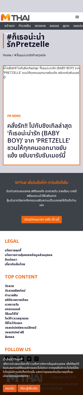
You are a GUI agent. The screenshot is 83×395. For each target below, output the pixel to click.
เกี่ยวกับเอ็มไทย (15, 264)
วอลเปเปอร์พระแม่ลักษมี (20, 327)
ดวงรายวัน (12, 304)
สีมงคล (9, 337)
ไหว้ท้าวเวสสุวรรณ (17, 318)
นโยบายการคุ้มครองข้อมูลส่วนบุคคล (28, 255)
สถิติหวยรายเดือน (16, 300)
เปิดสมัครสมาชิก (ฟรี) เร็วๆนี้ (41, 219)
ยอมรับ (9, 388)
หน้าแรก (9, 26)
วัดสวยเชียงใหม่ (15, 290)
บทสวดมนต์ (12, 309)
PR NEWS (14, 116)
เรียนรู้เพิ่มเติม (29, 388)
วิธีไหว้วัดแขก (13, 323)
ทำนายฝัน (25, 26)
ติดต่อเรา (11, 259)
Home (7, 55)
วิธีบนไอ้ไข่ (11, 314)
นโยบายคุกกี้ (13, 250)
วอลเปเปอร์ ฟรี (14, 332)
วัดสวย (9, 286)
